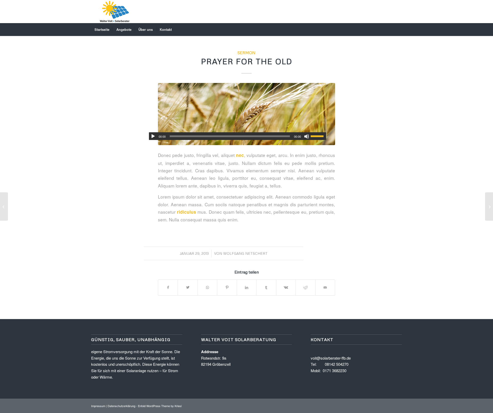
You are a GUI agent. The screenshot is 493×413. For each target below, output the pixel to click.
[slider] (318, 136)
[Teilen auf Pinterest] (226, 287)
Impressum (98, 406)
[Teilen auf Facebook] (168, 287)
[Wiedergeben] (153, 136)
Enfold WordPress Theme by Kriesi (160, 406)
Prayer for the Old (246, 61)
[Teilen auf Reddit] (305, 287)
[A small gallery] (4, 206)
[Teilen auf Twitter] (187, 287)
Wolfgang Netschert (245, 253)
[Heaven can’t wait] (489, 206)
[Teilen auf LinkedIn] (246, 287)
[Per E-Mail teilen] (325, 287)
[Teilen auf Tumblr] (266, 287)
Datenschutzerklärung (121, 406)
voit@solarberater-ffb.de (331, 358)
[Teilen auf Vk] (286, 287)
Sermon (246, 52)
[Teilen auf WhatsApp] (207, 287)
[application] (237, 136)
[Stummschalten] (306, 136)
